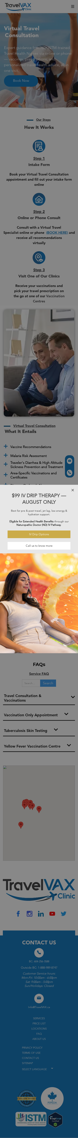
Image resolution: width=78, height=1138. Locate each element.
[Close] (73, 490)
